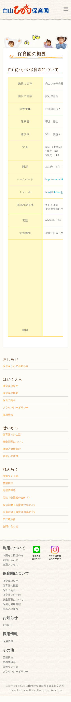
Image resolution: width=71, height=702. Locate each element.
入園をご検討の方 (13, 555)
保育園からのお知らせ (15, 366)
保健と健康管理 (12, 448)
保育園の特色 (10, 385)
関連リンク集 (10, 475)
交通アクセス (10, 564)
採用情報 (8, 414)
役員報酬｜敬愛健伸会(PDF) (19, 504)
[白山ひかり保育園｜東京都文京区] (26, 10)
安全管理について (13, 441)
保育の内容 (9, 400)
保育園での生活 (12, 434)
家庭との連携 (10, 456)
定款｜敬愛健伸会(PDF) (16, 497)
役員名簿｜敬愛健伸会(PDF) (19, 512)
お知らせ (8, 625)
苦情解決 (8, 483)
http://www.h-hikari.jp (57, 179)
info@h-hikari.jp (54, 192)
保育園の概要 (10, 393)
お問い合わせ (10, 526)
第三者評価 (9, 519)
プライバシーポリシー (15, 407)
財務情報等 (9, 490)
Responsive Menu (66, 9)
